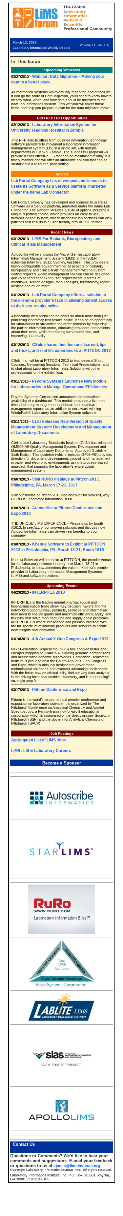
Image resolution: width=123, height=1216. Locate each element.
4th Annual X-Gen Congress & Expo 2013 (70, 639)
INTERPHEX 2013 (48, 592)
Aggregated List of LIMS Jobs (38, 740)
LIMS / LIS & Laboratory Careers (41, 750)
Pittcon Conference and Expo (59, 689)
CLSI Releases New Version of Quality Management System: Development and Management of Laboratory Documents (61, 427)
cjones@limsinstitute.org (76, 1166)
